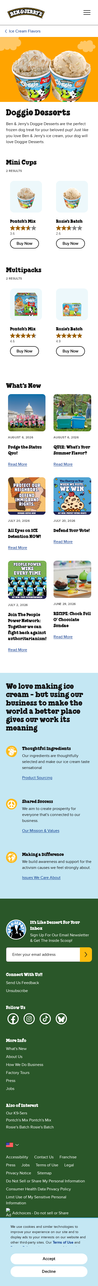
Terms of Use (47, 1165)
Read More (17, 464)
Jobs (10, 1088)
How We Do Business (24, 1064)
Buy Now (24, 243)
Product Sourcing (37, 777)
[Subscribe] (86, 954)
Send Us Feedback (22, 982)
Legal (69, 1165)
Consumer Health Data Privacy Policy (38, 1189)
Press (10, 1080)
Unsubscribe (17, 990)
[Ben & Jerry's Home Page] (26, 12)
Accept (49, 1258)
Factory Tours (17, 1072)
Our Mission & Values (40, 830)
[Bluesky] (61, 1019)
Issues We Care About (41, 877)
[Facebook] (13, 1019)
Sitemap (44, 1173)
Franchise (68, 1157)
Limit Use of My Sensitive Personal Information (36, 1200)
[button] (12, 1145)
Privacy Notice (18, 1173)
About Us (14, 1056)
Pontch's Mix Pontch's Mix (28, 1120)
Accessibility (17, 1157)
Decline (49, 1271)
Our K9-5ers (16, 1113)
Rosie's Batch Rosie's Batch (30, 1127)
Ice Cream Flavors (24, 31)
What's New (16, 1048)
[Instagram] (29, 1019)
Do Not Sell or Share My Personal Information (45, 1181)
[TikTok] (45, 1019)
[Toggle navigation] (87, 12)
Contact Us (44, 1157)
